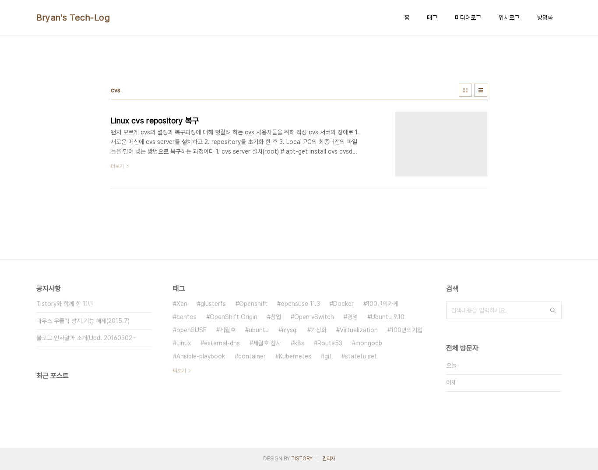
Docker (343, 303)
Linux (183, 343)
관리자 (328, 459)
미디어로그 (468, 17)
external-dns (222, 343)
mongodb (368, 343)
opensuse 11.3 (300, 303)
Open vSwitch (314, 316)
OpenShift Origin (233, 316)
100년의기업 (406, 329)
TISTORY (302, 459)
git (328, 356)
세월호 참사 (267, 343)
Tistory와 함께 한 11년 (64, 303)
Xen (181, 303)
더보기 (179, 371)
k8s (299, 343)
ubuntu (259, 329)
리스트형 (480, 90)
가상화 (319, 329)
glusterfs (213, 303)
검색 (553, 310)
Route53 (329, 343)
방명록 (545, 17)
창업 (276, 316)
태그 (432, 17)
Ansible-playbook (200, 356)
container (252, 356)
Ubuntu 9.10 (388, 316)
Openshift (253, 303)
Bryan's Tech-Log (73, 17)
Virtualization (359, 329)
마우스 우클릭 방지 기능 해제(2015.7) (83, 320)
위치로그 (509, 17)
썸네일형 (465, 90)
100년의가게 (382, 303)
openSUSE (191, 329)
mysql (290, 329)
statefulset (361, 356)
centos (186, 316)
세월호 (228, 329)
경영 (352, 316)
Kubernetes (295, 356)
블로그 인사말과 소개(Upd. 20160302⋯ (86, 337)
